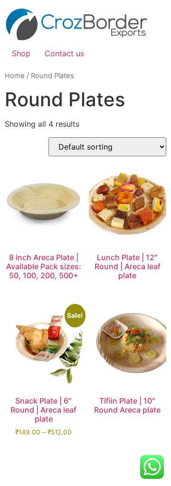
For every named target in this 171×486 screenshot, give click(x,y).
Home (15, 75)
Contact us (64, 53)
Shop (21, 53)
